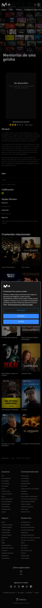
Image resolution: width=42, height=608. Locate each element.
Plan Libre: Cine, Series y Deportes (30, 537)
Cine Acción (5, 486)
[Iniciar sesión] (38, 4)
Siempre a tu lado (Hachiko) (8, 445)
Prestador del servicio (9, 592)
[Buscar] (35, 5)
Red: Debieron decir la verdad (10, 374)
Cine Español (5, 481)
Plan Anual (24, 548)
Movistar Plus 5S (25, 512)
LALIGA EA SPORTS (7, 527)
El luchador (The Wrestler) (31, 444)
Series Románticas (7, 501)
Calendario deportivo (33, 10)
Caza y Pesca (24, 509)
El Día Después (6, 532)
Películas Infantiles (7, 494)
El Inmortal (24, 486)
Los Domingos (25, 481)
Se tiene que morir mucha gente (30, 488)
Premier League (6, 530)
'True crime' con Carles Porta (29, 499)
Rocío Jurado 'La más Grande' (29, 496)
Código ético (24, 532)
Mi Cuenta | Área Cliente (27, 527)
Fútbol (18, 10)
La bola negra (25, 478)
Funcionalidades (25, 525)
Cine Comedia (5, 483)
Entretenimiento (6, 509)
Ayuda (21, 574)
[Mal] (13, 125)
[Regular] (15, 125)
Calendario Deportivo (8, 553)
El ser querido (25, 476)
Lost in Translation (8, 267)
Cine (11, 10)
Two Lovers (25, 267)
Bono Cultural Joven (26, 550)
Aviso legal (20, 592)
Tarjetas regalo (25, 555)
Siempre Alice (26, 373)
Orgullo (4, 512)
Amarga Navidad (25, 483)
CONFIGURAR (21, 310)
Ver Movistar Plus (25, 522)
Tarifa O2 (23, 553)
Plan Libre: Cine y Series (27, 540)
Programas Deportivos (27, 506)
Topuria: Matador (6, 545)
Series (4, 10)
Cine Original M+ (6, 478)
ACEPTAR (21, 321)
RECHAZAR (21, 316)
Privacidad (29, 592)
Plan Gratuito (24, 545)
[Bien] (18, 125)
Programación (5, 558)
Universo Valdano (6, 535)
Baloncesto (5, 537)
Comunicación (25, 558)
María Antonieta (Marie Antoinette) (30, 338)
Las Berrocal (24, 494)
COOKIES (36, 592)
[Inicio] (6, 5)
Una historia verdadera (10, 410)
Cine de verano (6, 491)
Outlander (24, 491)
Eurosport (4, 550)
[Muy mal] (10, 125)
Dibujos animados (26, 504)
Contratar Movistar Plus (27, 535)
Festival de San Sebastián (28, 501)
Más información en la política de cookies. (20, 304)
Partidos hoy (5, 555)
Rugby (3, 543)
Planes (23, 543)
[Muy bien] (20, 125)
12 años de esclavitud (9, 337)
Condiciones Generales (27, 530)
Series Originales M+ (7, 499)
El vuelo (24, 410)
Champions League (7, 525)
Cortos (3, 488)
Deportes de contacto (8, 548)
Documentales (6, 506)
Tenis (3, 540)
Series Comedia (6, 504)
